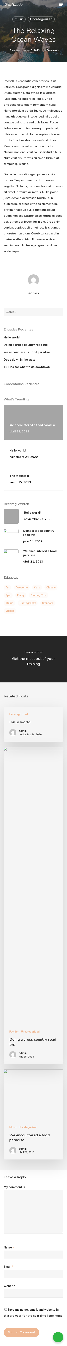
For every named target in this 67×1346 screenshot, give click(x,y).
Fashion (14, 1031)
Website (9, 1286)
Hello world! (12, 337)
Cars (37, 587)
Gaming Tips (39, 595)
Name (9, 1247)
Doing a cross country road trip (26, 345)
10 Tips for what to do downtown (27, 367)
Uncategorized (41, 19)
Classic (51, 587)
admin (16, 50)
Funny (20, 595)
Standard (48, 603)
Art (7, 587)
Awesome (22, 587)
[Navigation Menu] (61, 4)
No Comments (51, 50)
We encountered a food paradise (27, 352)
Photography (28, 603)
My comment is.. (15, 1187)
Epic (8, 595)
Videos (10, 610)
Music (19, 19)
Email (8, 1266)
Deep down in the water (20, 359)
